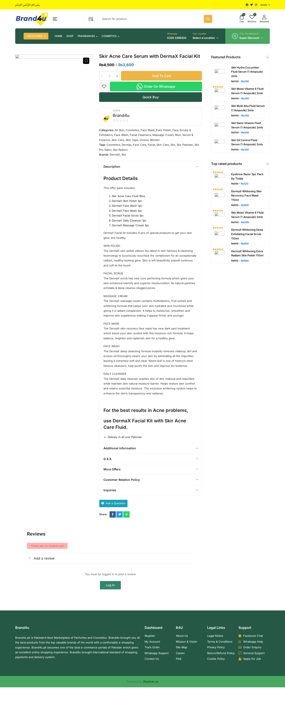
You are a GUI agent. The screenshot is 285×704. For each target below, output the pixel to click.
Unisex (144, 140)
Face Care (139, 144)
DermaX (115, 154)
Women (155, 140)
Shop (69, 36)
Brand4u (121, 115)
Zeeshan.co (150, 681)
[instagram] (256, 5)
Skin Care (118, 140)
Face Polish (163, 130)
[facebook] (247, 5)
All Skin (119, 130)
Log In (110, 585)
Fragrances (86, 36)
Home (58, 36)
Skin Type (132, 140)
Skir (172, 144)
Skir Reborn (120, 149)
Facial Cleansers (140, 135)
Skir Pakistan (185, 144)
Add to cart (161, 76)
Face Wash (121, 135)
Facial (151, 144)
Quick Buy (150, 97)
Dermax (126, 144)
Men (178, 135)
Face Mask (148, 130)
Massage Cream (163, 135)
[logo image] (32, 18)
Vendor (263, 5)
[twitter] (251, 5)
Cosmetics (109, 36)
